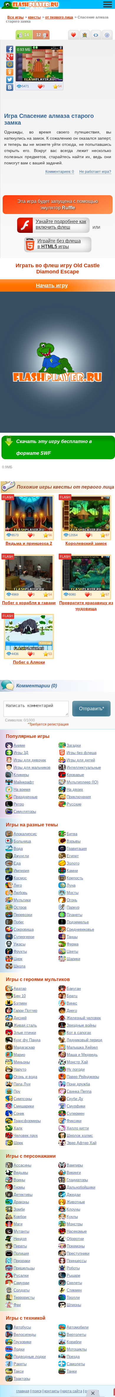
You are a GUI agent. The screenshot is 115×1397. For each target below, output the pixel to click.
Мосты (72, 892)
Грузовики (22, 1342)
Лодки (19, 1349)
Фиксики (74, 1121)
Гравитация (77, 848)
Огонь (72, 900)
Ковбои (20, 1216)
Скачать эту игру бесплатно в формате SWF (54, 447)
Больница (22, 841)
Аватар (20, 988)
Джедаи (73, 1194)
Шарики (73, 959)
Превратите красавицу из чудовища (86, 605)
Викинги (74, 1172)
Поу (17, 1091)
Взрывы (73, 841)
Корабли (74, 1342)
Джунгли (21, 856)
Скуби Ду (75, 1099)
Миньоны (22, 1062)
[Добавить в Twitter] (9, 79)
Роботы (73, 1268)
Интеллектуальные (84, 767)
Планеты (74, 915)
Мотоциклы (77, 1349)
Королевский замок (86, 543)
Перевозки (23, 915)
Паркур (73, 907)
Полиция (21, 1253)
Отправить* (91, 708)
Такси (19, 1371)
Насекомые (77, 1231)
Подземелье (78, 922)
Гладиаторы (77, 1180)
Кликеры (21, 775)
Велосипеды (25, 1334)
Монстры (75, 1224)
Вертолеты (76, 1334)
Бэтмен (20, 1003)
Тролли (73, 1297)
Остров (20, 907)
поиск (37, 1391)
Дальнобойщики (81, 1187)
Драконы (21, 1202)
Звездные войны (81, 1025)
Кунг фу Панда (27, 1040)
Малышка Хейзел (82, 1047)
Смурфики (76, 1106)
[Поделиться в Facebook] (9, 49)
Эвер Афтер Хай (81, 1143)
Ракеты (20, 1364)
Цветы (72, 951)
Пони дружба (78, 1084)
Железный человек (84, 1018)
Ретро (19, 804)
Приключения (79, 797)
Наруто (20, 1069)
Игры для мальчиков (32, 767)
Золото (73, 863)
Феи (17, 1305)
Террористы (24, 1297)
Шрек (18, 1143)
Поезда (73, 1356)
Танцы (72, 937)
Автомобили (77, 1327)
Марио (19, 1054)
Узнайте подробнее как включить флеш (61, 224)
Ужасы (19, 944)
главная (22, 1391)
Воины (19, 1180)
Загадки (74, 745)
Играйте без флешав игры (59, 243)
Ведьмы (21, 1172)
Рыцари (73, 1275)
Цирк (18, 959)
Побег (19, 922)
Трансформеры (27, 1121)
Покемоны (76, 1246)
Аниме (19, 745)
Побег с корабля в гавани (29, 602)
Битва (72, 834)
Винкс (72, 1003)
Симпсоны (23, 1099)
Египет (73, 856)
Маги (18, 1224)
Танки (72, 1371)
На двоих (75, 789)
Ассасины (22, 1165)
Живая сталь (25, 1025)
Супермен (75, 1113)
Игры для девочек (30, 760)
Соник (19, 1113)
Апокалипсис (25, 834)
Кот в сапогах (79, 1032)
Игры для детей (81, 760)
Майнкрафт (24, 782)
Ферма (72, 944)
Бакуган (74, 988)
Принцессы (76, 1261)
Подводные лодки (30, 1356)
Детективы (23, 1194)
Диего (72, 1010)
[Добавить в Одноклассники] (9, 72)
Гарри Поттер (25, 1010)
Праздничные (25, 797)
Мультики (22, 900)
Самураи (21, 1283)
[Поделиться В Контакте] (9, 87)
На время (22, 789)
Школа (19, 966)
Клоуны (73, 1209)
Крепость (75, 878)
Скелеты (74, 1283)
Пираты (20, 1246)
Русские (74, 804)
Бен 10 (20, 996)
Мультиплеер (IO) (82, 782)
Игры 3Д (21, 753)
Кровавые (75, 775)
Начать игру (52, 285)
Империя (21, 870)
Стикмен (74, 1290)
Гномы (19, 1187)
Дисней (20, 1018)
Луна (71, 885)
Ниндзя (20, 1238)
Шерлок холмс (80, 1135)
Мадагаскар (24, 1047)
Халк (18, 1128)
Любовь (20, 892)
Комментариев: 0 (59, 172)
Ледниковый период (84, 1040)
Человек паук (26, 1135)
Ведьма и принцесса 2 (29, 543)
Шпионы (74, 1305)
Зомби (19, 1209)
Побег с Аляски (29, 662)
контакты (52, 1391)
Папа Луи (22, 1084)
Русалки (21, 1275)
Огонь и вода (25, 1077)
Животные (76, 1202)
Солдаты (21, 1290)
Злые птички (25, 1032)
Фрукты (20, 951)
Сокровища (24, 929)
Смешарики (24, 1106)
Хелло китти (78, 1128)
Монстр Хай (77, 1062)
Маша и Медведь (82, 1054)
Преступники (78, 1253)
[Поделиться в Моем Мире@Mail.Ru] (9, 64)
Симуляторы (25, 811)
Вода (18, 848)
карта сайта (72, 1391)
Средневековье (80, 929)
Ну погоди (76, 1069)
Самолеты (76, 1364)
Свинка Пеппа (79, 1091)
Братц (72, 996)
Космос (20, 878)
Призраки (22, 1261)
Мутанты (21, 1231)
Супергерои (24, 937)
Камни (72, 870)
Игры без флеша (81, 753)
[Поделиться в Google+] (9, 56)
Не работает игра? (95, 172)
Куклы (72, 1216)
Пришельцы (24, 1268)
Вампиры (75, 1165)
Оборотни (75, 1238)
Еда (17, 863)
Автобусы (22, 1327)
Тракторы (22, 1378)
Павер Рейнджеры (83, 1077)
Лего (18, 885)
